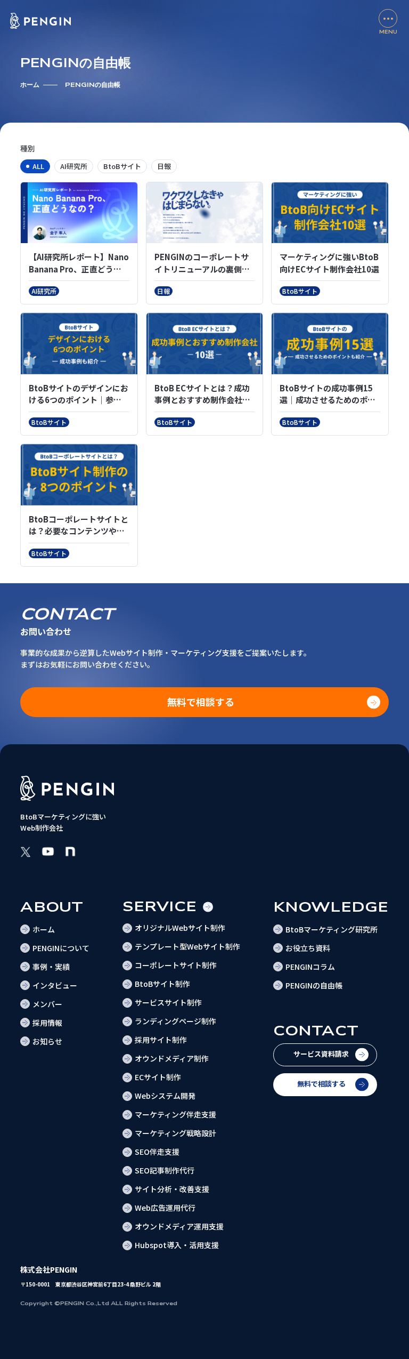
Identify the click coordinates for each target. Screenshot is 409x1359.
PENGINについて (60, 948)
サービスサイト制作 (168, 1002)
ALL (38, 166)
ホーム (29, 85)
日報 (164, 166)
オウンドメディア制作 (172, 1058)
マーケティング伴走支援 (175, 1114)
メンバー (47, 1004)
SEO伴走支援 (157, 1151)
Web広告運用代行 (165, 1207)
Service (159, 906)
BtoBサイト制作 (162, 983)
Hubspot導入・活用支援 (177, 1245)
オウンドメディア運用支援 (179, 1226)
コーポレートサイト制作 (176, 965)
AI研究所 (73, 166)
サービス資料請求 (321, 1054)
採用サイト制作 (161, 1039)
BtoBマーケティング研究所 (331, 929)
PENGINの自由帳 (313, 985)
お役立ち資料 (307, 948)
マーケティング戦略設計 (175, 1133)
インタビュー (54, 985)
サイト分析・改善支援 (172, 1189)
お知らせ (47, 1041)
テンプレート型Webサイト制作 (187, 946)
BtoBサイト (122, 166)
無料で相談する (321, 1084)
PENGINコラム (310, 966)
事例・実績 (51, 966)
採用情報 (47, 1022)
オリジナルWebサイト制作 (180, 927)
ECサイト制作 (158, 1077)
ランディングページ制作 (175, 1021)
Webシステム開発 (165, 1095)
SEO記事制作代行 (164, 1170)
